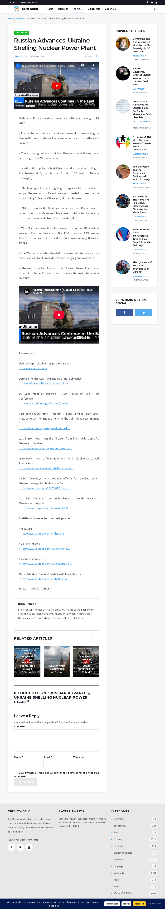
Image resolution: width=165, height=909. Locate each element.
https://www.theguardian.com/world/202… (45, 508)
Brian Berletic (21, 56)
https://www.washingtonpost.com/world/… (45, 448)
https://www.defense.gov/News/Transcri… (45, 403)
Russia (35, 589)
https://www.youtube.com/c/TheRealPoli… (45, 579)
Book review (119, 825)
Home (50, 9)
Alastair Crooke (141, 249)
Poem (116, 879)
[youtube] (156, 2)
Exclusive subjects (29, 2)
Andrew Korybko (141, 154)
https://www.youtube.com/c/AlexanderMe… (45, 564)
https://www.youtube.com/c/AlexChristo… (44, 548)
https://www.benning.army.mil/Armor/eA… (44, 428)
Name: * (18, 757)
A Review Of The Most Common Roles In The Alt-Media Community (142, 143)
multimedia (94, 9)
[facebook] (147, 2)
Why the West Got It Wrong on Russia (57, 669)
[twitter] (152, 2)
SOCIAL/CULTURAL (123, 893)
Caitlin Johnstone (142, 121)
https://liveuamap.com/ (33, 368)
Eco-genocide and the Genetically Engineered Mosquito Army (141, 173)
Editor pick (118, 845)
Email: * (48, 757)
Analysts (63, 9)
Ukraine (47, 589)
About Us (110, 9)
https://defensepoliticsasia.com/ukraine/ (43, 383)
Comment (20, 726)
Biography (118, 818)
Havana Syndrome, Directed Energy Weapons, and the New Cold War (142, 76)
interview (118, 859)
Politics (117, 886)
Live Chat (12, 2)
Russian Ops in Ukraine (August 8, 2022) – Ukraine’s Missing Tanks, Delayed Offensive (27, 661)
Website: (78, 757)
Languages (119, 866)
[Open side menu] (9, 9)
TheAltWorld (28, 9)
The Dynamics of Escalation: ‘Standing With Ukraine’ (142, 267)
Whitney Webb (139, 56)
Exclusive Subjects (122, 852)
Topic (76, 9)
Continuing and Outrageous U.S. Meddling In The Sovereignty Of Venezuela (142, 45)
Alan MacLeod (139, 89)
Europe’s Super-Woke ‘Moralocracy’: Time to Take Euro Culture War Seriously (142, 237)
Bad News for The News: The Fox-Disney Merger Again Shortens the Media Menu (141, 204)
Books (116, 832)
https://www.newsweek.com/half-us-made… (46, 468)
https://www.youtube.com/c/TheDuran (42, 533)
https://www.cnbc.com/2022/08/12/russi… (44, 488)
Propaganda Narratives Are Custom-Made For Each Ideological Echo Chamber (142, 109)
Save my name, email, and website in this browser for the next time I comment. (56, 774)
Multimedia (21, 18)
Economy (118, 839)
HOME (11, 18)
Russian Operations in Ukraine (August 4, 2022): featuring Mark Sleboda (86, 663)
